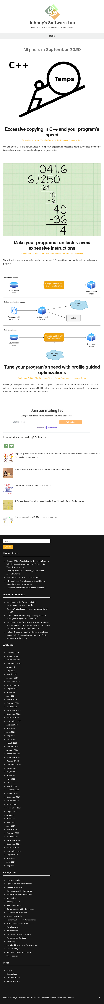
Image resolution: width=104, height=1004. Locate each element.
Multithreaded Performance (18, 923)
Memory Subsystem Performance (21, 920)
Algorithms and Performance (19, 884)
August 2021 (11, 811)
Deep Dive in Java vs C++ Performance (22, 577)
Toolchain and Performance (60, 378)
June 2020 (11, 862)
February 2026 (12, 653)
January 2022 (12, 793)
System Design (13, 949)
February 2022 (12, 790)
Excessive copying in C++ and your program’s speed (52, 132)
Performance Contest (16, 938)
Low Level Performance (51, 253)
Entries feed (11, 974)
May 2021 (10, 822)
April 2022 (10, 782)
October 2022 (12, 761)
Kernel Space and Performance (20, 909)
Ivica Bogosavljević (14, 602)
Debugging (11, 898)
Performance (62, 140)
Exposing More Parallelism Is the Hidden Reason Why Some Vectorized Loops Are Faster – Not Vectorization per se (27, 564)
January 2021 (12, 837)
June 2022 (10, 775)
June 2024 (10, 692)
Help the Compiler (14, 905)
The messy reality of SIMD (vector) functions (26, 588)
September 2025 (13, 663)
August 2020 (12, 855)
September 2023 (13, 721)
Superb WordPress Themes (62, 998)
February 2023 (13, 746)
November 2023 (13, 714)
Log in (9, 970)
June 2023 (11, 732)
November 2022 (13, 757)
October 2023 (12, 717)
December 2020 (13, 840)
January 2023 (12, 750)
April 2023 (11, 739)
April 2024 (10, 696)
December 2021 (13, 797)
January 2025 (12, 678)
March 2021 (11, 829)
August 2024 (12, 689)
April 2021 (10, 826)
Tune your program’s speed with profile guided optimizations (52, 369)
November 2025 (13, 660)
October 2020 (12, 847)
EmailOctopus (52, 427)
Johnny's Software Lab (52, 22)
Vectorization (12, 956)
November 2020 (13, 844)
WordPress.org (13, 981)
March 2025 (11, 674)
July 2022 (10, 772)
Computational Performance (19, 891)
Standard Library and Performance (21, 945)
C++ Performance (48, 140)
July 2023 (10, 728)
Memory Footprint (14, 916)
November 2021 (13, 801)
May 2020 (10, 865)
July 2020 (10, 858)
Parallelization (12, 927)
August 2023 (12, 725)
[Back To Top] (100, 997)
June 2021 (10, 819)
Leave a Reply (76, 140)
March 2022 (11, 786)
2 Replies (79, 253)
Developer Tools (13, 902)
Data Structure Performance (19, 894)
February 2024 (12, 703)
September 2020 (13, 851)
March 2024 (11, 699)
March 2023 (11, 743)
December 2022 (13, 754)
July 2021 (10, 815)
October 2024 (12, 685)
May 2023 (10, 736)
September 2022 (13, 764)
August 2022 (12, 768)
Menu (52, 36)
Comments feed (13, 977)
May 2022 (10, 779)
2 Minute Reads (13, 880)
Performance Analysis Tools (18, 934)
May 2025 (10, 671)
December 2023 (13, 710)
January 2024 (12, 707)
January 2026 (12, 656)
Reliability (10, 941)
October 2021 (12, 804)
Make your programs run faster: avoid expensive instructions (52, 245)
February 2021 (12, 833)
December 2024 (13, 681)
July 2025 (10, 667)
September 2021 (13, 808)
